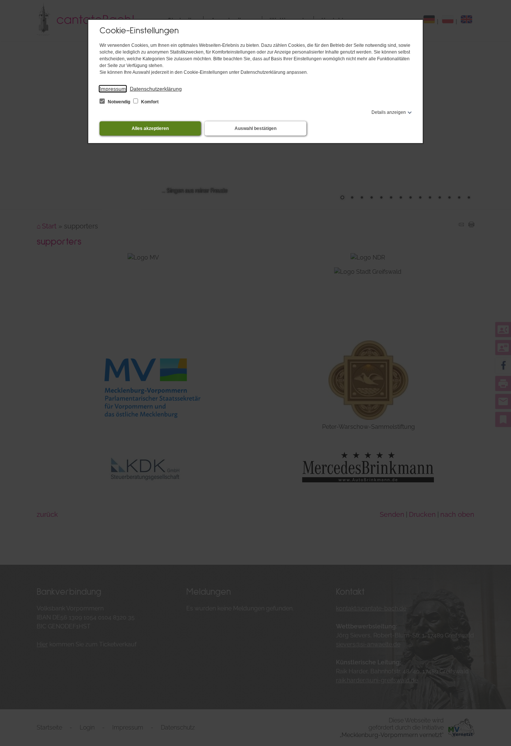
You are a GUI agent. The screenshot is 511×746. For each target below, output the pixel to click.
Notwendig (119, 101)
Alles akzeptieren (150, 128)
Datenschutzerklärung (156, 89)
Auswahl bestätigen (255, 128)
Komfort (149, 101)
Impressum (113, 89)
